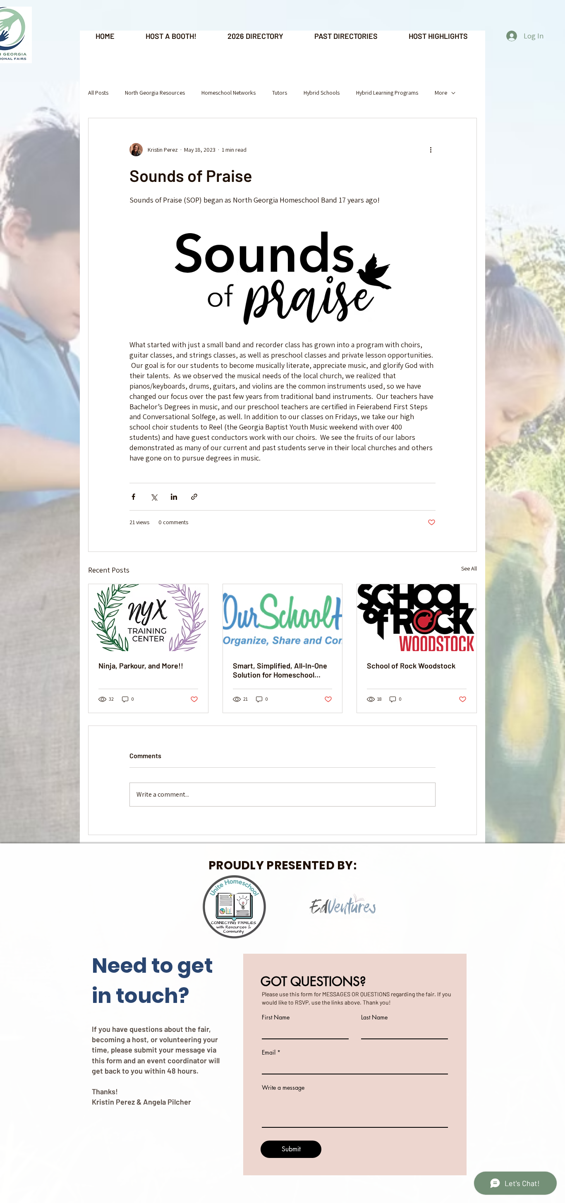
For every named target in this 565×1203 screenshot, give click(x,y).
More (441, 92)
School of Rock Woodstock (411, 665)
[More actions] (431, 150)
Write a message (283, 1088)
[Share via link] (194, 497)
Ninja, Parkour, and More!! (140, 665)
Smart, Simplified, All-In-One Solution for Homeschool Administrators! (280, 670)
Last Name (374, 1017)
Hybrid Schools (322, 92)
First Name (276, 1017)
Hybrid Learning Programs (387, 92)
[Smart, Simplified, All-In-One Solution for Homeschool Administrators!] (282, 617)
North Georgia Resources (155, 92)
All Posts (98, 92)
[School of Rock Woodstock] (416, 617)
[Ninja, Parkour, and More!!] (148, 617)
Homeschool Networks (228, 92)
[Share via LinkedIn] (174, 497)
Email (268, 1052)
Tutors (279, 92)
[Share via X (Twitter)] (154, 497)
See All (469, 568)
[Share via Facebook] (133, 497)
